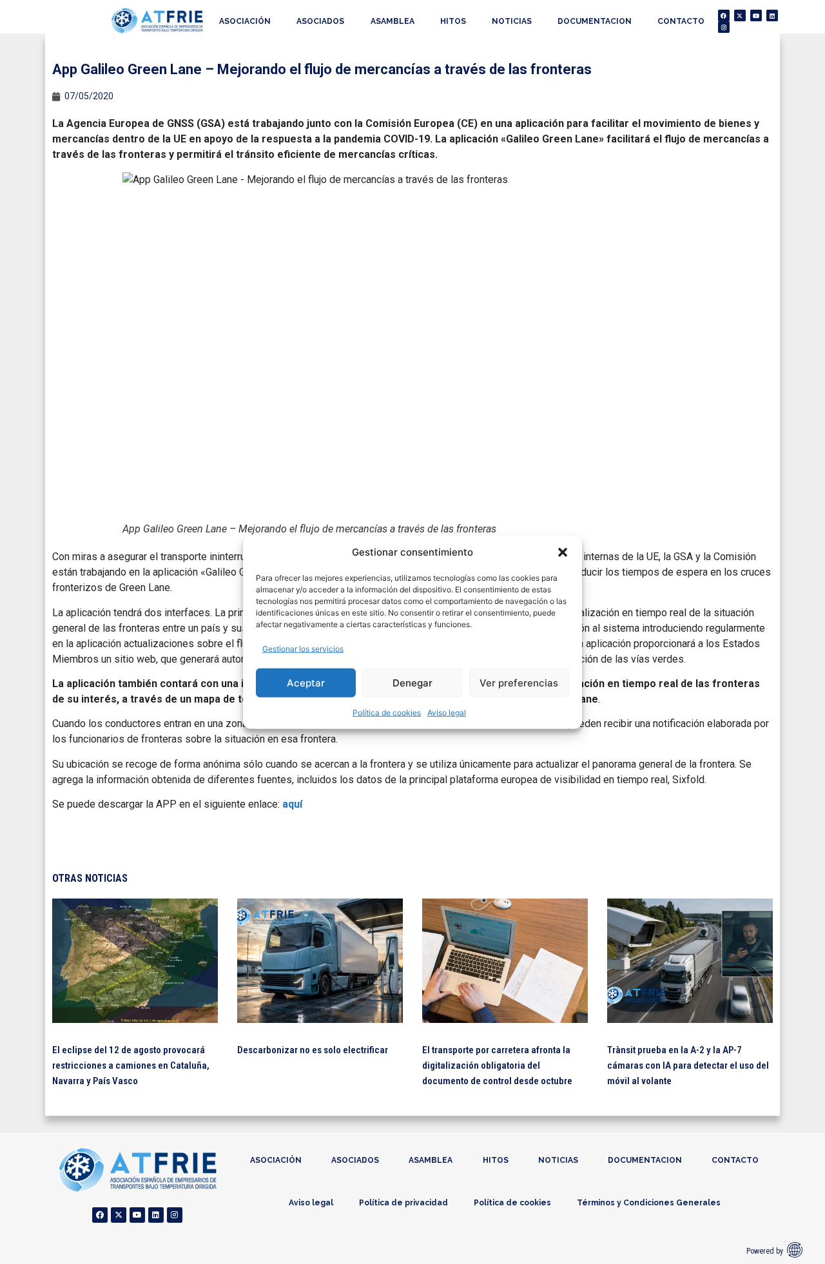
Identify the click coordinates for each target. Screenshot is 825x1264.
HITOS (453, 21)
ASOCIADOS (320, 21)
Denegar (412, 682)
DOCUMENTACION (595, 21)
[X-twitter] (740, 15)
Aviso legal (446, 712)
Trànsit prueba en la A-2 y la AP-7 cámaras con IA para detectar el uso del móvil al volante (688, 1065)
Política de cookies (387, 712)
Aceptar (306, 682)
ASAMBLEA (392, 21)
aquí (292, 804)
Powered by (764, 1251)
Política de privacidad (403, 1202)
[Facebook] (724, 15)
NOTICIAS (512, 21)
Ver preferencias (519, 682)
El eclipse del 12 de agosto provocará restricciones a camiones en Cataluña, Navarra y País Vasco (130, 1065)
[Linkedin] (772, 15)
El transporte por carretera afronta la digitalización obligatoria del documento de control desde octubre (497, 1065)
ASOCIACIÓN (245, 21)
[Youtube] (756, 15)
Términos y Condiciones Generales (649, 1202)
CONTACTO (680, 21)
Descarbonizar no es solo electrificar (312, 1050)
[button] (562, 552)
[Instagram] (724, 27)
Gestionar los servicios (303, 649)
